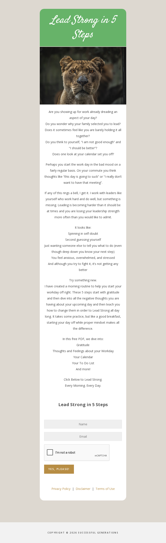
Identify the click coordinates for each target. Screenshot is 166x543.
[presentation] (77, 452)
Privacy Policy (60, 489)
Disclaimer (83, 489)
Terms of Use (105, 489)
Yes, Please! (59, 469)
